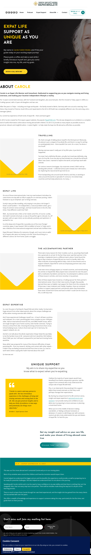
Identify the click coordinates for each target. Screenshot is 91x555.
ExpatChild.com (50, 120)
